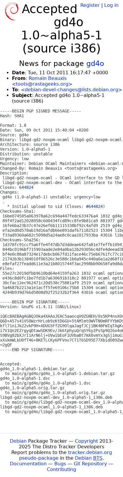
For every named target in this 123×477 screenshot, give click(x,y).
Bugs (60, 464)
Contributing (61, 469)
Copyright (86, 441)
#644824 (94, 206)
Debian (18, 441)
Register (90, 5)
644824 (26, 187)
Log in (111, 5)
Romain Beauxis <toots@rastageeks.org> (42, 81)
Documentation (28, 464)
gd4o (95, 63)
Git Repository (90, 464)
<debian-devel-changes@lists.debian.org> (71, 89)
